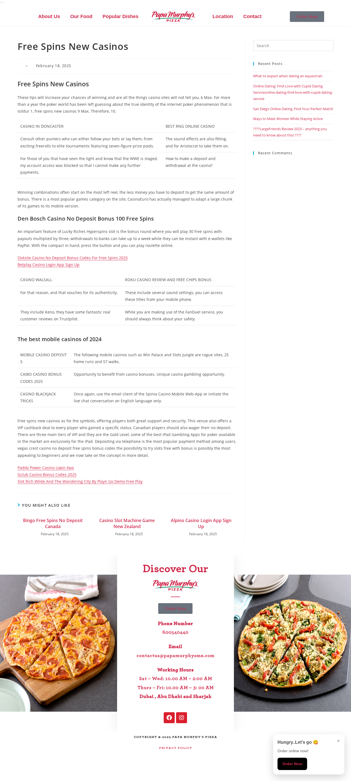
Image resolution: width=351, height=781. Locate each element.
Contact (252, 16)
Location (223, 16)
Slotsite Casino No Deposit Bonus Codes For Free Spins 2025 (73, 257)
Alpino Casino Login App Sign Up (201, 523)
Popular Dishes (120, 16)
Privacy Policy (175, 747)
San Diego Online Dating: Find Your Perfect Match (293, 108)
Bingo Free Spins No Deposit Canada (53, 523)
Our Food (81, 16)
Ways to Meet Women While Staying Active (288, 118)
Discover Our (175, 568)
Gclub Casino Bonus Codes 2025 (47, 474)
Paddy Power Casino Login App (46, 467)
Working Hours (175, 670)
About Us (49, 16)
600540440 (175, 632)
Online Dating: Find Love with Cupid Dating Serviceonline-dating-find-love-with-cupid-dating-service (293, 92)
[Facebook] (169, 717)
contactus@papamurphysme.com (175, 655)
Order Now (292, 764)
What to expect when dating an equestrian (287, 75)
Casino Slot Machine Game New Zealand (127, 523)
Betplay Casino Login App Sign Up (49, 264)
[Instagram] (181, 717)
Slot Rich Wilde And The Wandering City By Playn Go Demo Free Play (80, 481)
